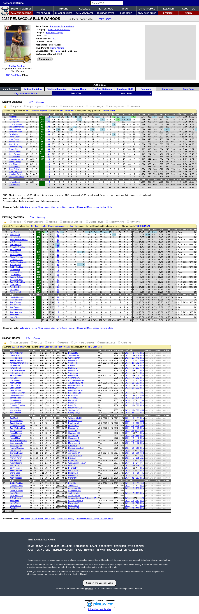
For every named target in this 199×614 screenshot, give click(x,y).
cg (66, 229)
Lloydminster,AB (75, 408)
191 (137, 368)
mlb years (187, 229)
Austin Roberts (16, 252)
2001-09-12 (61, 493)
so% (192, 114)
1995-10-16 (61, 363)
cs (88, 114)
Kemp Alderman (15, 169)
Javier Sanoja (15, 162)
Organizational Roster (26, 93)
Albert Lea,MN (74, 496)
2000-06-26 (61, 385)
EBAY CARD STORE (147, 13)
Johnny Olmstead (16, 159)
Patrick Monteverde (18, 262)
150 (137, 426)
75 (137, 428)
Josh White (14, 315)
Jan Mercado (14, 184)
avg (143, 114)
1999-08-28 (61, 435)
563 (137, 448)
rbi (80, 114)
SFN (142, 465)
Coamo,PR (73, 363)
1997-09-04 (61, 380)
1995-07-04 (61, 395)
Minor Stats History (65, 207)
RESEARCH (168, 8)
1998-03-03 (61, 496)
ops (161, 114)
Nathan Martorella (16, 127)
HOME (31, 546)
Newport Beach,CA (76, 448)
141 (137, 385)
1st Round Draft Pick (73, 106)
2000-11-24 (61, 501)
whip (136, 229)
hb (131, 229)
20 (132, 508)
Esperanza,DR (74, 393)
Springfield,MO (74, 491)
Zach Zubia (13, 134)
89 (49, 132)
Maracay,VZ (73, 470)
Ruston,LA (72, 388)
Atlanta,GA (72, 430)
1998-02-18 (61, 388)
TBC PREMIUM (43, 13)
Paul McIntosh (15, 119)
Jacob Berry (14, 122)
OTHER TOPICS (147, 8)
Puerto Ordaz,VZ (75, 421)
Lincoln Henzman (17, 297)
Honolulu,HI (73, 473)
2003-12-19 (61, 483)
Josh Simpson (16, 312)
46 (137, 438)
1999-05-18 (61, 506)
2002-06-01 (61, 475)
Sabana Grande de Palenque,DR (82, 498)
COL (142, 455)
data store (74, 226)
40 (58, 245)
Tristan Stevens (16, 257)
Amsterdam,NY (74, 488)
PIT (142, 463)
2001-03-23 (61, 458)
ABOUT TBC (188, 8)
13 (58, 300)
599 (137, 508)
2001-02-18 (61, 426)
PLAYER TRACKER (63, 13)
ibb (113, 114)
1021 (137, 430)
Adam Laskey (15, 237)
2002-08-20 (61, 353)
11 (58, 257)
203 (137, 493)
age (27, 114)
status (148, 350)
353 (137, 383)
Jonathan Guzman (16, 174)
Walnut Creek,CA (75, 501)
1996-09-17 (61, 413)
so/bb (174, 229)
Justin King (14, 289)
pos (31, 114)
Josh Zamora (14, 167)
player (11, 114)
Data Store (25, 207)
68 (49, 134)
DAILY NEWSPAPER (85, 13)
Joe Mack (13, 117)
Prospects (146, 89)
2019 (127, 385)
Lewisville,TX (73, 508)
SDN (142, 368)
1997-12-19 (61, 408)
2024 (55, 38)
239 (137, 440)
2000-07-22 (61, 468)
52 (137, 443)
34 (132, 430)
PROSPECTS (105, 546)
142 (137, 501)
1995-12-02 (61, 498)
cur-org (157, 350)
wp (124, 229)
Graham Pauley (15, 147)
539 (137, 398)
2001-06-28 (61, 423)
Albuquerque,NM (75, 383)
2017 (127, 360)
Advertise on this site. (99, 609)
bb (93, 114)
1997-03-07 (61, 445)
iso (173, 114)
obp (149, 114)
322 (137, 503)
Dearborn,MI (73, 423)
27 (49, 157)
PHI (142, 393)
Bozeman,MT (73, 398)
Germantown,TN (75, 378)
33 (49, 152)
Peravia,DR (73, 468)
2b (68, 114)
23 (58, 272)
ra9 (168, 229)
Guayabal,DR (74, 433)
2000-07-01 (61, 450)
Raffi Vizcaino (15, 265)
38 (49, 147)
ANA (142, 430)
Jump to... (99, 84)
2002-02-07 (61, 383)
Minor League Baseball (59, 29)
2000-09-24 (61, 453)
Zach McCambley (17, 282)
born (58, 350)
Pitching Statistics (56, 89)
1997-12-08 (61, 491)
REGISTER (168, 13)
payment (89, 589)
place (70, 350)
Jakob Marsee (15, 129)
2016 (127, 373)
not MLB (53, 106)
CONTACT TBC (135, 550)
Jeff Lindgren (15, 250)
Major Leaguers (35, 106)
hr (76, 114)
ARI (142, 458)
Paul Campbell (16, 255)
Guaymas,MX (74, 475)
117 (48, 119)
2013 (127, 498)
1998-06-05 (61, 355)
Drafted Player (96, 106)
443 (137, 358)
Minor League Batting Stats (99, 207)
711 (137, 413)
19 (58, 235)
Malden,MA (73, 375)
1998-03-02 (61, 455)
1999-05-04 (61, 428)
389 (137, 405)
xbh (133, 114)
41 (49, 154)
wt (46, 350)
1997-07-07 (61, 403)
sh (106, 114)
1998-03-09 (61, 410)
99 (137, 473)
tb (124, 114)
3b (71, 114)
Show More (45, 59)
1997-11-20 (61, 430)
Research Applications (58, 226)
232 (137, 488)
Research (81, 207)
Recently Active (116, 106)
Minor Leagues (11, 89)
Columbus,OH (74, 438)
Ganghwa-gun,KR (75, 390)
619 (137, 375)
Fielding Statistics (102, 89)
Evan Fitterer (15, 235)
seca (167, 114)
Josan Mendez (16, 310)
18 (58, 282)
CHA (142, 395)
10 (49, 164)
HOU (142, 360)
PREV (101, 19)
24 (58, 232)
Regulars (16, 106)
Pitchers (64, 342)
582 (137, 410)
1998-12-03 (61, 486)
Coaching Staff (125, 89)
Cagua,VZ (72, 450)
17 (58, 289)
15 (49, 162)
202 (137, 378)
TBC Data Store (95, 347)
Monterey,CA (73, 426)
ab (54, 114)
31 (58, 237)
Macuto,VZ (72, 400)
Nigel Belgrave (16, 300)
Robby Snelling (17, 66)
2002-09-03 (61, 470)
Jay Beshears (14, 182)
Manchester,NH (74, 443)
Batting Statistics (33, 89)
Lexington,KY (74, 395)
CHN (142, 410)
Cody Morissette (15, 124)
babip (178, 114)
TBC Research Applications (38, 111)
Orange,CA (73, 370)
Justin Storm (15, 317)
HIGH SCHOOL (105, 8)
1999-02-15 (61, 405)
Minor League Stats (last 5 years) (54, 347)
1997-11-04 (61, 508)
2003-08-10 (61, 438)
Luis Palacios (15, 232)
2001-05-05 (61, 365)
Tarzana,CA (73, 486)
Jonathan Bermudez (19, 240)
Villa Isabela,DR (75, 455)
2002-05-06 (61, 368)
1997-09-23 (61, 398)
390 (137, 453)
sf (110, 114)
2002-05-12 (61, 358)
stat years (118, 350)
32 (132, 478)
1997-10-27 (61, 460)
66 (49, 137)
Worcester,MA (74, 358)
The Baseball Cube (12, 3)
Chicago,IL (72, 445)
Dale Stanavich (16, 260)
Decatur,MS (73, 353)
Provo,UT (72, 458)
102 (48, 127)
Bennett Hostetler (16, 142)
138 (137, 458)
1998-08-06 (61, 390)
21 (58, 274)
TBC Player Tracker (38, 226)
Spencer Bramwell (16, 177)
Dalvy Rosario (15, 154)
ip (91, 229)
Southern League (54, 32)
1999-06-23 (61, 488)
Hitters (51, 342)
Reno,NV (72, 483)
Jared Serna (14, 139)
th (34, 229)
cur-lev (166, 350)
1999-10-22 (61, 400)
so (98, 114)
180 (137, 423)
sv (83, 229)
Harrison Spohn (15, 132)
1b (138, 114)
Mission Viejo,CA (75, 385)
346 (137, 465)
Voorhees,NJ (73, 410)
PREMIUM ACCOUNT (62, 550)
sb (85, 114)
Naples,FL (72, 368)
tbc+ (42, 114)
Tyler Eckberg (15, 274)
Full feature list (108, 111)
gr (74, 229)
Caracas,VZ (73, 373)
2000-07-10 (61, 433)
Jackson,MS (73, 493)
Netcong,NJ (73, 428)
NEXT (108, 19)
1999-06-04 (61, 378)
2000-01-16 (61, 443)
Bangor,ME (73, 460)
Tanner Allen (14, 149)
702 (137, 363)
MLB (43, 8)
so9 (161, 229)
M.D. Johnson (15, 242)
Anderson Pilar (16, 272)
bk (127, 229)
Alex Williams (15, 305)
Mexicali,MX (73, 360)
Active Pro (135, 106)
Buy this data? (18, 347)
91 (49, 129)
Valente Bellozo (16, 277)
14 (58, 240)
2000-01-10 (61, 373)
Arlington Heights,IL (76, 380)
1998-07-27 (61, 463)
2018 (127, 363)
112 (48, 117)
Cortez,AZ (72, 365)
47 (137, 353)
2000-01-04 (61, 360)
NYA (142, 475)
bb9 (155, 229)
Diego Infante (14, 157)
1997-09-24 (61, 440)
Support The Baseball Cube (99, 583)
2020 (127, 428)
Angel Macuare (16, 279)
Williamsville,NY (75, 418)
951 (137, 478)
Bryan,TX (72, 405)
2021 (127, 355)
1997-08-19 (61, 478)
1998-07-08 (61, 465)
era (52, 229)
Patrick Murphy (16, 292)
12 (58, 297)
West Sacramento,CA (77, 463)
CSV (31, 102)
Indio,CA (72, 465)
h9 (143, 229)
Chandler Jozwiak (17, 247)
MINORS (63, 8)
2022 (127, 365)
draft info (129, 350)
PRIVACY (100, 550)
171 (137, 403)
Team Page (188, 89)
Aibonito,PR (73, 435)
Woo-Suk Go (15, 287)
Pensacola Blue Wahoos (62, 26)
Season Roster (79, 89)
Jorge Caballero (15, 172)
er (105, 229)
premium (149, 353)
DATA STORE (126, 13)
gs (62, 229)
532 (137, 370)
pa (129, 114)
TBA (142, 375)
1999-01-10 (61, 370)
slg (155, 114)
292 (137, 388)
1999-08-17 (61, 393)
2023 (127, 353)
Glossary (40, 102)
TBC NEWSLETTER (105, 13)
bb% (185, 114)
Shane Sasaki (14, 137)
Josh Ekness (15, 302)
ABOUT (31, 550)
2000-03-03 (61, 421)
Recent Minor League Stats (43, 207)
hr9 (148, 229)
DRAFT (126, 8)
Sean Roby (13, 144)
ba (37, 114)
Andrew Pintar (15, 152)
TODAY (39, 546)
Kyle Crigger (15, 307)
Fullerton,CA (73, 506)
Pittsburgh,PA (74, 440)
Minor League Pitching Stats (100, 328)
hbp (102, 114)
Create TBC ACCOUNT (21, 13)
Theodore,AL (73, 355)
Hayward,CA (73, 503)
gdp (117, 114)
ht (40, 350)
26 (49, 159)
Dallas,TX (72, 403)
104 (48, 122)
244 (137, 463)
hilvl (179, 229)
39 (49, 139)
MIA (142, 353)
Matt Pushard (15, 245)
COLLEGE (84, 8)
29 (58, 260)
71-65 (57, 51)
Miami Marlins (57, 48)
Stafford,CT (73, 478)
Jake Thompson (15, 164)
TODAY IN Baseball (21, 8)
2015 (127, 393)
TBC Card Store (14, 75)
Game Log (167, 89)
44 (49, 142)
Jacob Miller (15, 270)
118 (137, 355)
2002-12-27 (61, 418)
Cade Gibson (15, 284)
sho (70, 229)
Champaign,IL (74, 413)
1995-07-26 (61, 375)
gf (78, 229)
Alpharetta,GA (74, 453)
